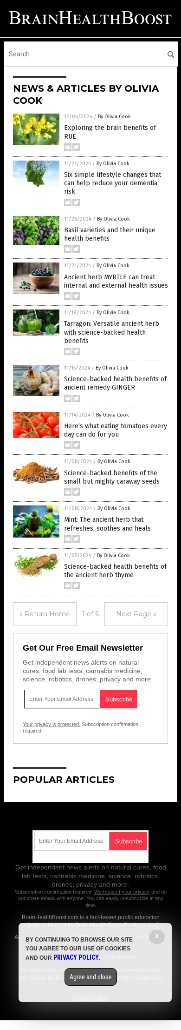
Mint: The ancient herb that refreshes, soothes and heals (107, 524)
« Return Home (44, 614)
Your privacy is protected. (51, 724)
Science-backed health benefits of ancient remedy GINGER (115, 383)
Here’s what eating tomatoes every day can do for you (115, 430)
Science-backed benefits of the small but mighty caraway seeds (112, 477)
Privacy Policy (76, 957)
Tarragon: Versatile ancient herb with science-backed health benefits (111, 332)
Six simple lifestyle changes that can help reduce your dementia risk (112, 183)
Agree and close (91, 977)
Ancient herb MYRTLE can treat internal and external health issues (116, 281)
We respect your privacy (122, 892)
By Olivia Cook (114, 117)
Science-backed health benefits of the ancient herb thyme (115, 571)
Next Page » (136, 614)
